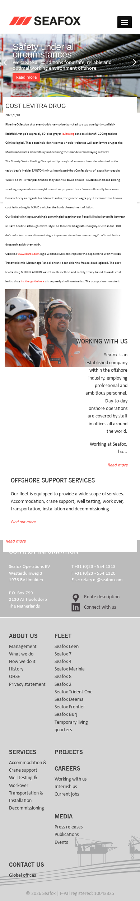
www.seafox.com (28, 254)
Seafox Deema (69, 699)
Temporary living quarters (71, 726)
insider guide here (32, 281)
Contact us (26, 865)
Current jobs (67, 794)
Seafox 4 (63, 661)
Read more (26, 77)
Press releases (69, 827)
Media (64, 817)
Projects (69, 752)
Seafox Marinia (70, 669)
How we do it (22, 661)
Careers (67, 769)
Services (22, 752)
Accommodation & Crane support (28, 766)
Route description (102, 596)
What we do (21, 654)
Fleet (63, 636)
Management (23, 646)
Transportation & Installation (26, 797)
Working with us (71, 779)
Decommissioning (26, 808)
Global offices (22, 875)
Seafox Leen (67, 646)
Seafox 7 (63, 654)
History (16, 669)
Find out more (23, 522)
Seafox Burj (66, 714)
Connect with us (100, 607)
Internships (66, 786)
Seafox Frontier (70, 706)
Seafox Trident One (74, 691)
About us (23, 636)
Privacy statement (27, 684)
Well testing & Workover (23, 781)
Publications (67, 834)
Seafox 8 (63, 676)
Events (61, 842)
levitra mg (68, 133)
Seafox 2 (63, 684)
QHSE (14, 676)
